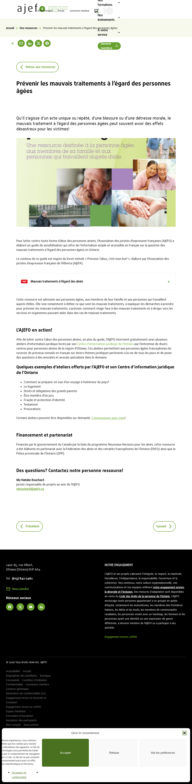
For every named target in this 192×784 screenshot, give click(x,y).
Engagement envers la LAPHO (23, 707)
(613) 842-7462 (22, 578)
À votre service (107, 33)
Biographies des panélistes (21, 676)
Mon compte (13, 725)
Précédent (32, 526)
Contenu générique (17, 689)
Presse (61, 10)
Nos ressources (28, 28)
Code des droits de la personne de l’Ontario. (144, 596)
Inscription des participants (21, 720)
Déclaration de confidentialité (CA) (26, 693)
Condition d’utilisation (34, 680)
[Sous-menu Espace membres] (30, 711)
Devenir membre (106, 46)
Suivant (161, 526)
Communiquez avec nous (108, 418)
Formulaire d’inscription (19, 716)
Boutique (45, 676)
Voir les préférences (163, 752)
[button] (184, 733)
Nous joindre (20, 589)
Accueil (10, 28)
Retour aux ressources (40, 67)
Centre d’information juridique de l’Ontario (105, 344)
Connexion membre (79, 10)
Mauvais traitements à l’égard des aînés (52, 284)
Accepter (65, 752)
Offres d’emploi (45, 10)
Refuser (114, 752)
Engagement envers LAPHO (121, 637)
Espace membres (16, 711)
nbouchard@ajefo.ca (30, 489)
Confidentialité (14, 684)
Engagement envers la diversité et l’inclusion (26, 700)
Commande (12, 680)
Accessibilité (13, 671)
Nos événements (107, 18)
